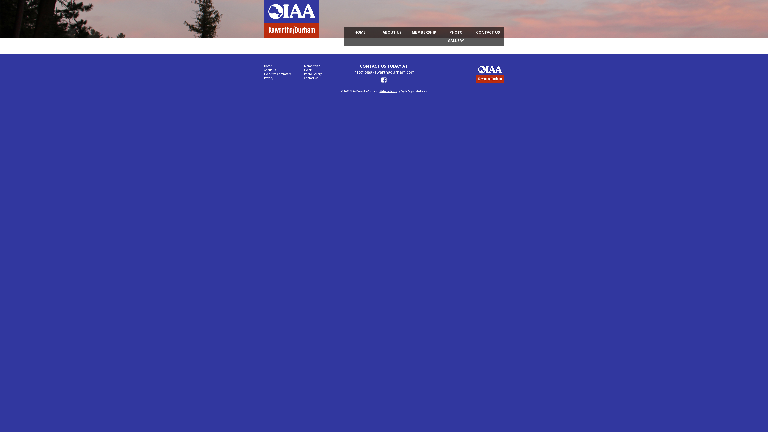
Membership (424, 32)
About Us (392, 32)
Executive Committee (278, 74)
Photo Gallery (456, 36)
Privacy (268, 78)
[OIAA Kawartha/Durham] (304, 19)
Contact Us (488, 32)
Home (360, 32)
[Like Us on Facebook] (384, 80)
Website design (388, 91)
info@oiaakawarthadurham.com (384, 72)
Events (308, 70)
